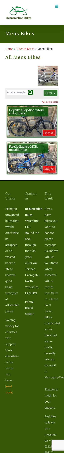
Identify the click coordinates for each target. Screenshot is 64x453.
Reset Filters (51, 101)
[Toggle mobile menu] (57, 6)
